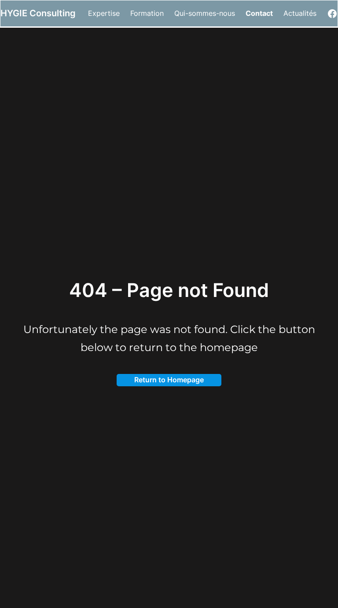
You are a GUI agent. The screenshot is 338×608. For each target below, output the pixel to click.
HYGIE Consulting (38, 13)
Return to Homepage (169, 379)
